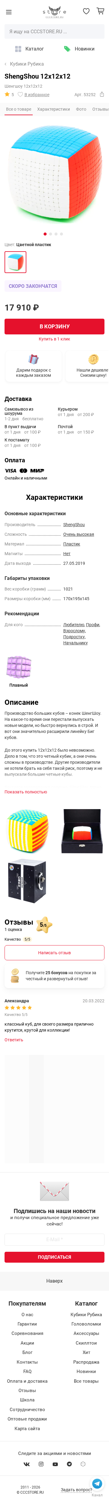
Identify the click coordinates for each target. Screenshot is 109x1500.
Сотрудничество (27, 1409)
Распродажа (86, 1362)
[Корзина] (100, 11)
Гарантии (27, 1324)
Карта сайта (27, 1428)
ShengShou (74, 524)
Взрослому (74, 630)
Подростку (74, 636)
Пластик (71, 544)
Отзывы (27, 1390)
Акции (27, 1343)
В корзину (55, 326)
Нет (67, 553)
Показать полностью (26, 791)
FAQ (27, 1371)
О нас (27, 1314)
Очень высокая (78, 534)
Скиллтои (86, 1343)
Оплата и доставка (27, 1381)
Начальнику (75, 642)
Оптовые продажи (27, 1419)
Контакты (27, 1362)
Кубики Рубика (27, 64)
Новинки (84, 49)
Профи (92, 624)
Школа (27, 1400)
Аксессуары (86, 1333)
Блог (27, 1352)
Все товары (86, 1381)
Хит (86, 1352)
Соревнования (27, 1333)
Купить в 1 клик (54, 339)
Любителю (73, 624)
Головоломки (86, 1324)
